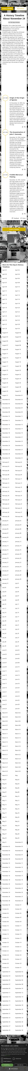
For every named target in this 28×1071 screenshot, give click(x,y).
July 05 (17, 591)
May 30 (17, 838)
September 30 (19, 1030)
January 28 (18, 575)
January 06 (18, 529)
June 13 (4, 675)
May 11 (4, 800)
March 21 (5, 754)
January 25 (5, 571)
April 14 (17, 295)
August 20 (18, 370)
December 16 (6, 429)
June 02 (17, 650)
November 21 (19, 884)
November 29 (19, 901)
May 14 (17, 804)
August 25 (5, 383)
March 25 (5, 763)
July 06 (4, 596)
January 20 (18, 558)
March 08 (17, 725)
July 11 (17, 604)
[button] (14, 1068)
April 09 (4, 287)
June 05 (4, 658)
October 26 (5, 959)
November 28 (6, 901)
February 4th (18, 516)
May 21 (4, 821)
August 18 (18, 366)
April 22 (17, 312)
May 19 (4, 817)
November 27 (19, 896)
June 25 (4, 700)
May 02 (17, 779)
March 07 (5, 725)
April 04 (17, 274)
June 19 (4, 688)
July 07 (17, 596)
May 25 (4, 830)
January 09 (5, 537)
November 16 (6, 875)
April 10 (17, 287)
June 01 (4, 650)
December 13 (19, 420)
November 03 (19, 846)
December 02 (6, 399)
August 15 (5, 362)
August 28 (18, 387)
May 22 (17, 821)
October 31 (18, 967)
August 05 (5, 341)
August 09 (5, 349)
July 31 (17, 646)
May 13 (4, 804)
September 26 (19, 1022)
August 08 (18, 345)
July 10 (4, 604)
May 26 (17, 830)
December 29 (19, 454)
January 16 (18, 550)
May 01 (4, 779)
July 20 (4, 625)
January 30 (18, 579)
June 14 (17, 675)
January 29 (5, 579)
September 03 (6, 976)
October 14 (5, 934)
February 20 (5, 500)
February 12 (5, 483)
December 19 (19, 433)
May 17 (4, 813)
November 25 (19, 892)
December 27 (19, 449)
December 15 (19, 424)
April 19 (4, 307)
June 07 (4, 662)
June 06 (17, 658)
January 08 (18, 533)
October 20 (5, 946)
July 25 (17, 633)
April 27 (4, 324)
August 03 (5, 337)
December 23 (19, 441)
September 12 (19, 992)
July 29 (17, 642)
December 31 (19, 458)
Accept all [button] (7, 1065)
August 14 (18, 358)
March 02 (17, 713)
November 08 (6, 859)
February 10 (5, 479)
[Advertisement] (14, 80)
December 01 (19, 395)
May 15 (4, 809)
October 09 (18, 921)
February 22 (5, 504)
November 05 (19, 850)
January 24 (18, 566)
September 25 (6, 1022)
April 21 (4, 312)
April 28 (17, 324)
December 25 (19, 445)
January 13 (5, 546)
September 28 (19, 1026)
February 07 (18, 470)
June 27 (4, 704)
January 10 (18, 537)
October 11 (18, 926)
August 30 (18, 391)
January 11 (5, 541)
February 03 (5, 466)
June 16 (17, 679)
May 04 (17, 784)
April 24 (17, 316)
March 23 (5, 759)
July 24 (4, 633)
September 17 (6, 1005)
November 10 (6, 863)
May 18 (17, 813)
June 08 (17, 662)
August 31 (5, 395)
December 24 (6, 445)
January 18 (18, 554)
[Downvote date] (25, 127)
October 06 (5, 917)
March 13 (5, 738)
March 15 (5, 742)
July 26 (4, 637)
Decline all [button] (20, 1065)
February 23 (18, 504)
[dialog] (14, 1057)
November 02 (6, 846)
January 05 (5, 529)
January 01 (5, 520)
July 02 (4, 587)
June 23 (4, 696)
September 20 (19, 1009)
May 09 (4, 796)
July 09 (17, 600)
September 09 (6, 988)
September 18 (19, 1005)
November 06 (6, 855)
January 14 (18, 546)
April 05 (4, 278)
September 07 (6, 984)
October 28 (5, 963)
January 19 (5, 558)
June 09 (4, 667)
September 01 (6, 972)
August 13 (5, 358)
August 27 (5, 387)
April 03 (4, 274)
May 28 (17, 834)
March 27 (5, 767)
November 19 (19, 880)
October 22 (5, 951)
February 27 (18, 512)
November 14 (6, 871)
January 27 (5, 575)
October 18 (5, 942)
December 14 (6, 424)
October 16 (5, 938)
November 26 (6, 896)
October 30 (5, 967)
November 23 (19, 888)
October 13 (18, 930)
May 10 (17, 796)
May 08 (17, 792)
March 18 (17, 746)
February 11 (18, 479)
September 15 (6, 1001)
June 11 (4, 671)
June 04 (17, 654)
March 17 (5, 746)
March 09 (5, 729)
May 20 (17, 817)
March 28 (17, 767)
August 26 (18, 383)
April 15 (4, 299)
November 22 (6, 888)
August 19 (5, 370)
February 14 (5, 487)
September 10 (19, 988)
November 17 (19, 875)
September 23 (6, 1017)
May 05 (4, 788)
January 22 (18, 562)
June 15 (4, 679)
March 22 (17, 754)
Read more (7, 1055)
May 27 (4, 834)
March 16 (17, 742)
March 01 (5, 713)
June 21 (4, 692)
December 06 (6, 408)
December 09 (19, 412)
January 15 (5, 550)
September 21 (6, 1013)
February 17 (18, 491)
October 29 (18, 963)
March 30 (17, 771)
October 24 (5, 955)
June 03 (4, 654)
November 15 (19, 871)
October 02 (5, 909)
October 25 (18, 955)
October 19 (18, 942)
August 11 (5, 353)
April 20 (17, 307)
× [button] (26, 1045)
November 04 (6, 850)
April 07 (4, 282)
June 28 (17, 704)
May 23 (4, 825)
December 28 (6, 454)
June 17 (4, 683)
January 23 (5, 566)
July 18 (4, 621)
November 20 (6, 884)
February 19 (18, 495)
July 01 (17, 583)
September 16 (19, 1001)
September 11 (6, 992)
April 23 (4, 316)
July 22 (4, 629)
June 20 (17, 688)
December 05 (19, 404)
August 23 (5, 378)
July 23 (17, 629)
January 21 (5, 562)
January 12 (18, 541)
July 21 (17, 625)
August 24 (18, 378)
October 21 (18, 946)
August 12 (18, 353)
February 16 (5, 491)
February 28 (5, 516)
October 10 (5, 926)
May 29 (4, 838)
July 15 (17, 612)
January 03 (5, 525)
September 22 (19, 1013)
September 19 (6, 1009)
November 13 (19, 867)
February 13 (18, 483)
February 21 (18, 500)
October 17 (18, 938)
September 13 (6, 997)
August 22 (18, 374)
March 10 (17, 729)
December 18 (6, 433)
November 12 (6, 867)
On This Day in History (14, 22)
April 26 (17, 320)
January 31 (5, 583)
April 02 (17, 270)
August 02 (18, 333)
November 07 (19, 855)
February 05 (18, 466)
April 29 (4, 328)
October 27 (18, 959)
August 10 (18, 349)
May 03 (4, 784)
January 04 (18, 525)
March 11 (5, 733)
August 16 (18, 362)
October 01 (18, 905)
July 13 (17, 608)
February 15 (18, 487)
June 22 (17, 692)
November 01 (19, 842)
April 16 (17, 299)
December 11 (19, 416)
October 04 (5, 913)
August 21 (5, 374)
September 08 (19, 984)
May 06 (17, 788)
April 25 (4, 320)
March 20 (17, 750)
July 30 (4, 646)
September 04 (19, 976)
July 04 (4, 591)
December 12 (6, 420)
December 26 (6, 449)
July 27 (17, 637)
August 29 (5, 391)
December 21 (19, 437)
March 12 (17, 733)
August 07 (5, 345)
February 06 (5, 470)
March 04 (17, 717)
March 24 (17, 759)
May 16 (17, 809)
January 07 (5, 533)
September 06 (19, 980)
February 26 (5, 512)
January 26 (18, 571)
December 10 (6, 416)
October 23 (18, 951)
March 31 (5, 775)
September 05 (6, 980)
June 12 (17, 671)
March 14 (17, 738)
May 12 (17, 800)
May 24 (17, 825)
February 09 (18, 475)
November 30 (6, 905)
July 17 (17, 617)
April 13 (4, 295)
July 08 (4, 600)
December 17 (19, 429)
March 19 (5, 750)
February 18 (5, 495)
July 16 (4, 617)
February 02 (18, 462)
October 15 (18, 934)
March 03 (5, 717)
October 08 (5, 921)
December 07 (19, 408)
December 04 (6, 404)
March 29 (5, 771)
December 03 (19, 399)
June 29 (4, 708)
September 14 (19, 997)
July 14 (4, 612)
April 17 (4, 303)
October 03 (18, 909)
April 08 (17, 282)
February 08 (5, 475)
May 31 (4, 842)
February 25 (18, 508)
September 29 (6, 1030)
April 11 (4, 291)
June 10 (17, 667)
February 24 (5, 508)
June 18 (17, 683)
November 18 (6, 880)
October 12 (5, 930)
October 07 (18, 917)
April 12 (17, 291)
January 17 (5, 554)
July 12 (4, 608)
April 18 (17, 303)
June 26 (17, 700)
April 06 (17, 278)
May (16, 775)
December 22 (6, 441)
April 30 (17, 328)
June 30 (17, 708)
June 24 (17, 696)
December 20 (6, 437)
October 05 (18, 913)
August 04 (18, 337)
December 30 (6, 458)
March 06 (17, 721)
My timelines (20, 8)
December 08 (6, 412)
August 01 (5, 333)
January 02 (18, 520)
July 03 (17, 587)
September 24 (19, 1017)
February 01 (5, 462)
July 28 (4, 642)
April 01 (4, 270)
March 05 (5, 721)
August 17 (5, 366)
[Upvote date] (22, 127)
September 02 (19, 972)
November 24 (6, 892)
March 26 (17, 763)
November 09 (19, 859)
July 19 (17, 621)
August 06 (18, 341)
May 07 (4, 792)
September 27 (6, 1026)
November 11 (19, 863)
